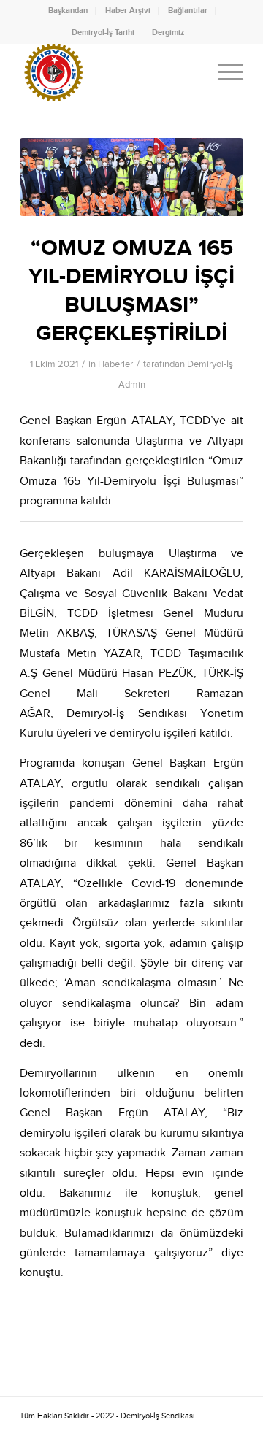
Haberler (115, 364)
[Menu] (223, 72)
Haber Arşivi (127, 10)
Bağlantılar (187, 10)
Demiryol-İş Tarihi (103, 32)
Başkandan (68, 10)
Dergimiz (168, 32)
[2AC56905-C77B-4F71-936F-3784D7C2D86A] (131, 177)
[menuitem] (68, 11)
